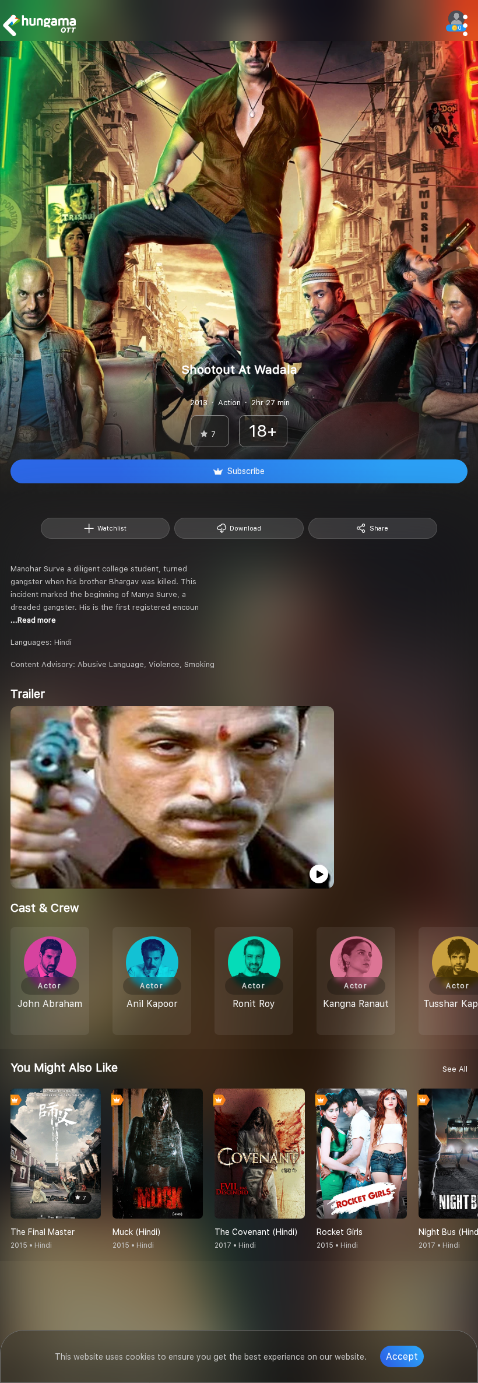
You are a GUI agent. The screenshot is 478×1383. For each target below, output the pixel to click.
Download (245, 528)
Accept (402, 1356)
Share (379, 528)
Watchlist (111, 528)
